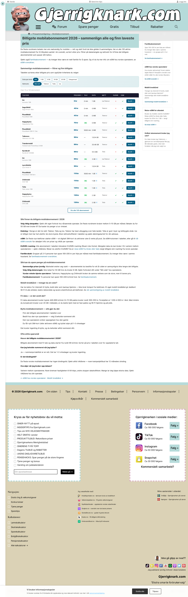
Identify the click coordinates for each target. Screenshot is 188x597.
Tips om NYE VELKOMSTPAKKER (33, 431)
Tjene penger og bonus (28, 461)
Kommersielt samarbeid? (157, 466)
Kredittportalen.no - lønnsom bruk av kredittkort (98, 496)
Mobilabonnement (60, 34)
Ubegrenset (73, 79)
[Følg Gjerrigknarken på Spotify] (170, 565)
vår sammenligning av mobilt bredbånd (102, 290)
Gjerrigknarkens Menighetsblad (32, 442)
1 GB (42, 79)
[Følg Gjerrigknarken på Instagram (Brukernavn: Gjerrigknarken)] (156, 565)
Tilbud (134, 27)
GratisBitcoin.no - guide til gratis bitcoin (95, 513)
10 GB (56, 79)
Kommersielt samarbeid (104, 398)
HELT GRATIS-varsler (27, 435)
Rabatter (157, 27)
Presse (99, 391)
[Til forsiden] (107, 15)
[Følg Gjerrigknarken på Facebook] (161, 565)
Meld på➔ (67, 471)
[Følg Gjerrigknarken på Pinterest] (184, 565)
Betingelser (117, 391)
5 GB (48, 79)
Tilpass (155, 591)
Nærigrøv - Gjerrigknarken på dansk (173, 499)
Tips (67, 391)
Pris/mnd (78, 95)
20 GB (63, 79)
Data (94, 95)
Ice (60, 84)
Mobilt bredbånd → (55, 378)
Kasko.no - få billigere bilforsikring (93, 517)
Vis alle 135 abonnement (79, 210)
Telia (53, 84)
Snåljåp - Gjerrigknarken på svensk (173, 495)
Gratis (114, 27)
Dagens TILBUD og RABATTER (32, 450)
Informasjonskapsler (164, 391)
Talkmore (162, 139)
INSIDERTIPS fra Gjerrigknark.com (33, 427)
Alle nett (37, 84)
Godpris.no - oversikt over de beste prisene (97, 508)
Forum (62, 27)
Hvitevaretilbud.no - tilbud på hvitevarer (95, 521)
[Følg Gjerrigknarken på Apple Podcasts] (174, 565)
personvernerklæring (96, 593)
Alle (35, 79)
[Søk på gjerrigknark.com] (177, 26)
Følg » (174, 425)
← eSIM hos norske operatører (33, 378)
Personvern (138, 391)
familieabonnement (38, 59)
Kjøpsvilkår (77, 398)
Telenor (46, 84)
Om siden (51, 391)
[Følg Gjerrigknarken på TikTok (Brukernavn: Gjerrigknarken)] (147, 565)
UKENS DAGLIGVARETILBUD (31, 453)
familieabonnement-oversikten (44, 256)
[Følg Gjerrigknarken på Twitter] (179, 565)
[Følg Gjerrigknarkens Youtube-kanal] (165, 565)
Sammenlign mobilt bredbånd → (156, 102)
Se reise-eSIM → (150, 124)
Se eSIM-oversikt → (152, 79)
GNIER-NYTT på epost (28, 423)
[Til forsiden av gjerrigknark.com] (20, 18)
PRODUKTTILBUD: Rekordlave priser (35, 438)
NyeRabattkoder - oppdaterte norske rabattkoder (99, 504)
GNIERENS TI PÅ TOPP (28, 446)
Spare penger (88, 27)
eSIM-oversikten (27, 62)
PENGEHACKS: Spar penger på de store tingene (40, 457)
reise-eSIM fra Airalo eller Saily (87, 249)
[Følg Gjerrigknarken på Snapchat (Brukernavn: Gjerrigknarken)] (152, 565)
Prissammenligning (41, 34)
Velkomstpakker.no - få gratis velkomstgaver (97, 500)
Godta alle (140, 591)
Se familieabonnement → (153, 58)
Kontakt (82, 391)
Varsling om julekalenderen (30, 465)
